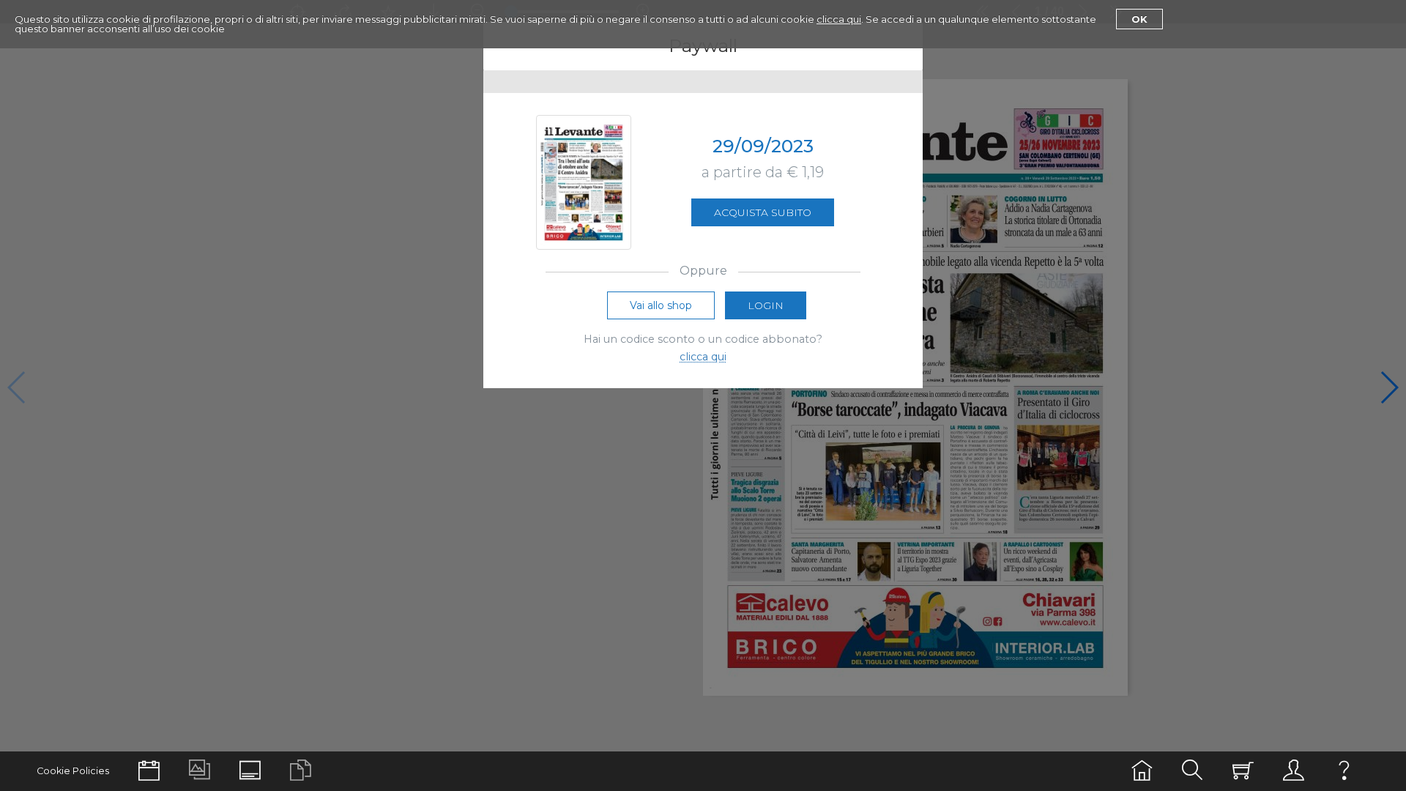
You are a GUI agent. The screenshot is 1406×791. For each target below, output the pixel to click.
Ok (1139, 19)
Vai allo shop (661, 305)
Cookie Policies (73, 770)
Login (766, 305)
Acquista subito (762, 212)
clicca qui (839, 19)
